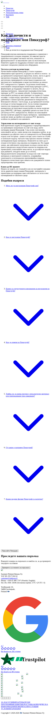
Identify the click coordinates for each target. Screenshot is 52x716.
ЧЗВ (7, 48)
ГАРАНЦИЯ (16, 709)
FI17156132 (13, 576)
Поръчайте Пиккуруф (10, 551)
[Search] (2, 21)
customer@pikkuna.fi (9, 578)
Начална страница (13, 46)
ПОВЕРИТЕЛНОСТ (24, 707)
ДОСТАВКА (28, 704)
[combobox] (2, 46)
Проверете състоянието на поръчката (16, 568)
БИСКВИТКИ (17, 704)
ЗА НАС (4, 702)
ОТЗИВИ (12, 702)
